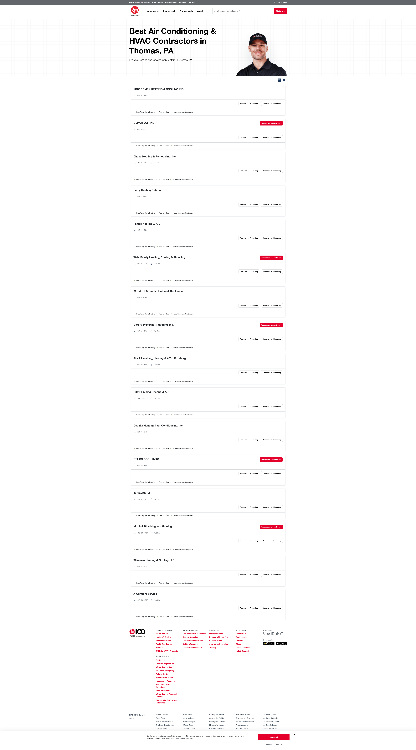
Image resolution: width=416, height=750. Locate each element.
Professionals (186, 11)
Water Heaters (162, 634)
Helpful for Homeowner (164, 630)
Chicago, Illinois (161, 728)
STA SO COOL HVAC (146, 459)
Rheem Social (267, 630)
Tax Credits (158, 2)
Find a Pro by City (137, 715)
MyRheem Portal (216, 634)
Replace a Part (215, 641)
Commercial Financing (192, 647)
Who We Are (241, 634)
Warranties (135, 2)
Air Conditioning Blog (165, 671)
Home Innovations (163, 641)
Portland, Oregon (242, 728)
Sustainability (171, 2)
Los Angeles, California (217, 721)
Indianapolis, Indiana (216, 715)
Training (212, 647)
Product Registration (165, 664)
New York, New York (243, 715)
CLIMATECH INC (144, 122)
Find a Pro (160, 660)
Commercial (169, 11)
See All (131, 718)
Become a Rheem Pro (218, 637)
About (200, 11)
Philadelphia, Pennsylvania (245, 721)
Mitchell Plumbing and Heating (152, 526)
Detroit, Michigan (189, 721)
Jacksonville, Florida (216, 718)
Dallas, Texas (187, 715)
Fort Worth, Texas (189, 728)
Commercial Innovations (193, 641)
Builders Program (190, 644)
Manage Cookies (272, 744)
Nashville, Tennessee (216, 728)
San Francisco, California (271, 721)
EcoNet (159, 647)
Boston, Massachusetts (164, 721)
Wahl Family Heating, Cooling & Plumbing (159, 257)
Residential (249, 103)
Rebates (147, 2)
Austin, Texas (160, 718)
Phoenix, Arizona (242, 725)
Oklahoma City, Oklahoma (245, 718)
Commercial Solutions (190, 630)
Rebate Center (162, 674)
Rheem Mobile (268, 640)
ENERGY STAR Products (167, 651)
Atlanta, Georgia (162, 715)
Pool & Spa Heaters (164, 644)
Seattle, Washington (270, 728)
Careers (184, 2)
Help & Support (242, 651)
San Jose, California (270, 725)
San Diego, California (270, 718)
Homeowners (152, 11)
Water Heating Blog (164, 667)
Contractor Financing (218, 644)
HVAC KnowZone (163, 691)
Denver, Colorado (189, 718)
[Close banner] (294, 735)
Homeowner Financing (165, 681)
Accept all (274, 737)
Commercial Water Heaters (194, 634)
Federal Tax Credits (164, 677)
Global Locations (243, 647)
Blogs (238, 644)
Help (193, 2)
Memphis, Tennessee (216, 725)
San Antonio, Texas (269, 715)
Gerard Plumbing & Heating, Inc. (153, 324)
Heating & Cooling (163, 637)
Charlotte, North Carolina (165, 725)
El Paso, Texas (188, 725)
